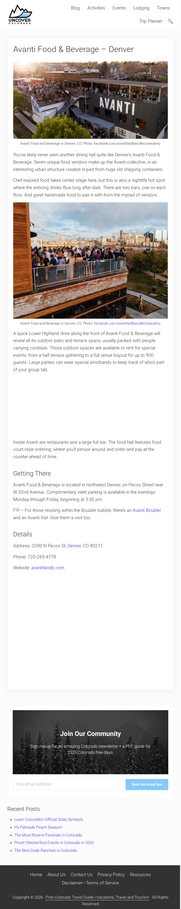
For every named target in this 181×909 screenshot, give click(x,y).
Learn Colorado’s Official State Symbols (48, 819)
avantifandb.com (47, 567)
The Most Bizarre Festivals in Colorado (48, 835)
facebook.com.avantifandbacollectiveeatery (127, 323)
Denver (74, 545)
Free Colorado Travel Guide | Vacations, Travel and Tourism (97, 897)
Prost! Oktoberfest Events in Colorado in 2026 (54, 842)
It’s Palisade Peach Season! (38, 827)
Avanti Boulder (146, 510)
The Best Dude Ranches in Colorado (45, 850)
